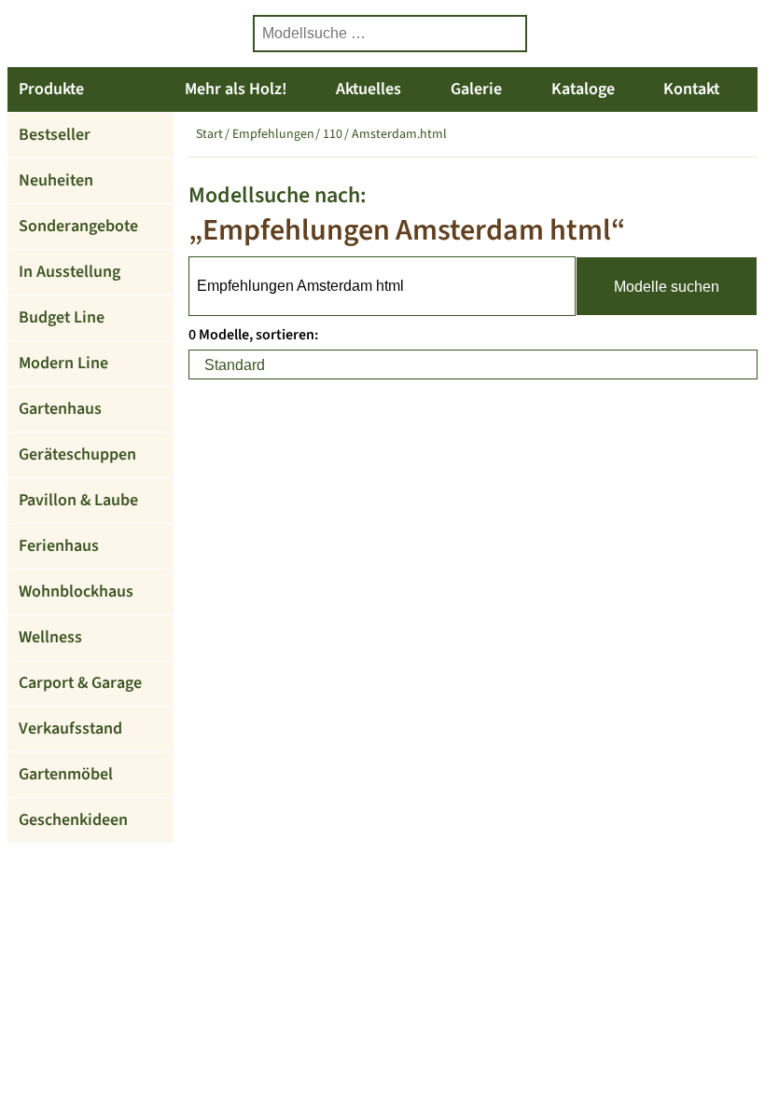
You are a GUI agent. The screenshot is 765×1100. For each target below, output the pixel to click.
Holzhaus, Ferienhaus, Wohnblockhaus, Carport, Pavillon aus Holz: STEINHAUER (119, 33)
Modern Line (63, 363)
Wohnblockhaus (76, 591)
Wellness (50, 637)
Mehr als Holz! (236, 89)
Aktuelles (368, 89)
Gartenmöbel (66, 774)
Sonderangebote (78, 226)
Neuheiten (56, 180)
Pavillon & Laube (78, 500)
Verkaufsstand (70, 728)
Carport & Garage (80, 682)
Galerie (476, 89)
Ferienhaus (59, 545)
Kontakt (691, 89)
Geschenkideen (73, 820)
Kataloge (583, 89)
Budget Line (61, 317)
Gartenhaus (60, 408)
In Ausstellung (69, 271)
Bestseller (54, 134)
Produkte (51, 89)
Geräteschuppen (77, 454)
